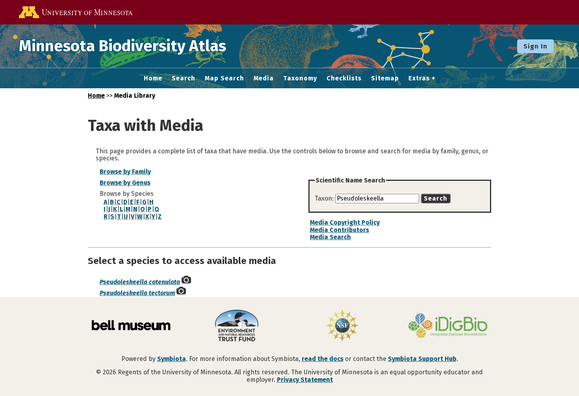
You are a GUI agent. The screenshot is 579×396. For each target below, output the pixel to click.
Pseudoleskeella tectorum (137, 293)
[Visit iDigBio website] (448, 326)
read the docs (322, 359)
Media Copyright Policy (345, 222)
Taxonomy (300, 78)
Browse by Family (125, 171)
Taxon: (325, 198)
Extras (419, 78)
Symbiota (171, 359)
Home (153, 78)
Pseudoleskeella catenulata (140, 282)
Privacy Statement (305, 379)
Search (183, 78)
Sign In (535, 46)
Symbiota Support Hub (422, 359)
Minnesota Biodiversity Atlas (122, 46)
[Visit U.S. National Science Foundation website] (342, 326)
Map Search (224, 78)
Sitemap (385, 78)
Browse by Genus (125, 182)
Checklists (344, 78)
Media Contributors (339, 230)
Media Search (330, 237)
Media (264, 78)
